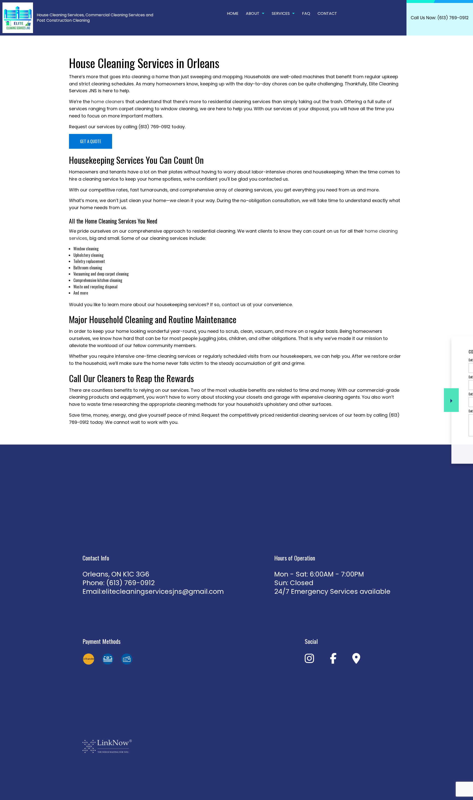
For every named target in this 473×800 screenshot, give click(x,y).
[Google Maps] (356, 661)
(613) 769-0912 (130, 582)
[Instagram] (309, 661)
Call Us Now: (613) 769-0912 (440, 18)
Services (281, 13)
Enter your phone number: (393, 376)
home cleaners (107, 101)
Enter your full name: (390, 359)
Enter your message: (390, 410)
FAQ (306, 13)
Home (232, 13)
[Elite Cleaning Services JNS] (17, 17)
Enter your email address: (393, 393)
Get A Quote (90, 141)
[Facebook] (333, 661)
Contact (327, 13)
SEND (437, 445)
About (252, 13)
